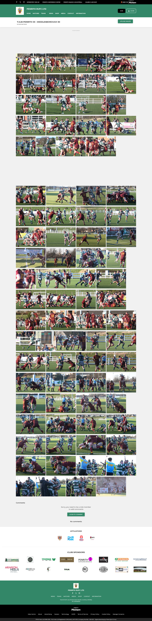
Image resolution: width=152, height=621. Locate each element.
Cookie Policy (106, 614)
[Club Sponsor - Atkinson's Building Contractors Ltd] (103, 560)
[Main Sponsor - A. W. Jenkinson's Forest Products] (12, 560)
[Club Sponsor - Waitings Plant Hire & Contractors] (49, 560)
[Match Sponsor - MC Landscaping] (85, 569)
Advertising (48, 614)
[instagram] (24, 2)
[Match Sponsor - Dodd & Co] (30, 569)
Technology (65, 614)
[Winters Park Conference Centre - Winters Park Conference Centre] (140, 569)
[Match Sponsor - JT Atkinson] (122, 560)
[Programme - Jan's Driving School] (122, 569)
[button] (29, 13)
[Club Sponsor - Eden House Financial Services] (67, 560)
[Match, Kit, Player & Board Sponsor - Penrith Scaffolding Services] (85, 560)
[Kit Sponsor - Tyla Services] (67, 569)
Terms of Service (83, 614)
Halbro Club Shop (91, 2)
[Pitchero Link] (132, 3)
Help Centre (32, 614)
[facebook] (17, 2)
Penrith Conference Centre (51, 2)
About (40, 614)
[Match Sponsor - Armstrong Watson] (140, 560)
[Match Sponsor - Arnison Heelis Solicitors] (12, 569)
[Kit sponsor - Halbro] (103, 569)
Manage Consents (118, 614)
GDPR (73, 614)
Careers (56, 614)
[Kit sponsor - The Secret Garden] (30, 560)
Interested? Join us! (33, 2)
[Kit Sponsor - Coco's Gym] (49, 569)
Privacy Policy (95, 614)
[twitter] (20, 2)
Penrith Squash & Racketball (73, 2)
